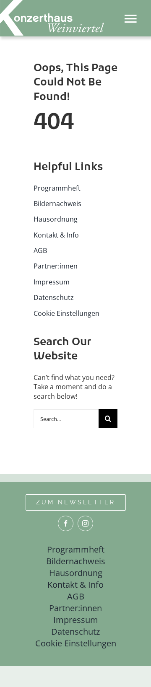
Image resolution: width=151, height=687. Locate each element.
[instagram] (85, 523)
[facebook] (65, 523)
